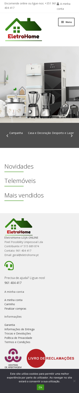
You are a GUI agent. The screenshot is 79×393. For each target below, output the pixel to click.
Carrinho (9, 304)
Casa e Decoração (39, 133)
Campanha (16, 133)
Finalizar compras (15, 308)
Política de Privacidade (18, 338)
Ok (40, 387)
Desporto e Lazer (63, 133)
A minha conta (13, 300)
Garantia (9, 325)
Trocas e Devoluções (17, 333)
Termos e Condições (17, 342)
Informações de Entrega (19, 329)
